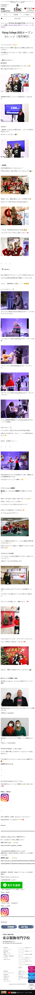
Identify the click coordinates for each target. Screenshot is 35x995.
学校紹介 (6, 947)
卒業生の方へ (7, 976)
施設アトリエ (7, 954)
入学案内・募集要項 (9, 956)
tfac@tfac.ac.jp (32, 10)
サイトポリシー (7, 981)
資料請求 (6, 971)
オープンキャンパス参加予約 (31, 974)
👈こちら (15, 842)
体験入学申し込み (7, 842)
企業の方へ (6, 978)
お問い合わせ (7, 959)
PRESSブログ (22, 971)
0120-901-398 (31, 985)
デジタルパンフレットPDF (31, 971)
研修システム (7, 952)
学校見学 (6, 974)
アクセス (6, 957)
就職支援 (6, 951)
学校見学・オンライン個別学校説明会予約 (31, 978)
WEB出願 (31, 981)
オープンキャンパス (9, 973)
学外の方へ (6, 979)
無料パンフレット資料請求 (31, 968)
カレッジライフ (7, 949)
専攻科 (20, 967)
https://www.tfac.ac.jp (31, 11)
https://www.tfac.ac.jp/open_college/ (11, 845)
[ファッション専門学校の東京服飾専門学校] (6, 10)
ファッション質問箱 (32, 988)
